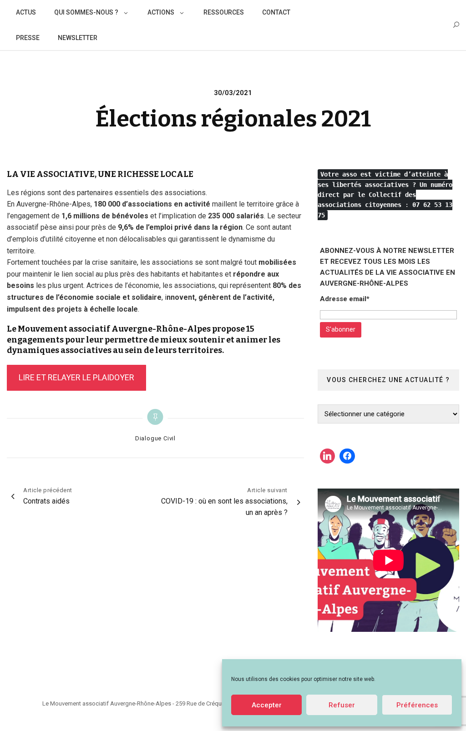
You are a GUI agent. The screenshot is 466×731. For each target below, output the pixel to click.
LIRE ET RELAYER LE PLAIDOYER (76, 377)
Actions (160, 12)
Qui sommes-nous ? (86, 12)
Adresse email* (345, 299)
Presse (28, 37)
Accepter (267, 705)
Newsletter (77, 37)
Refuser (342, 705)
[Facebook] (347, 456)
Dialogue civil (155, 438)
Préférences (417, 705)
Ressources (223, 12)
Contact (276, 12)
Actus (26, 12)
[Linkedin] (328, 456)
